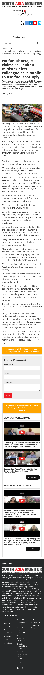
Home (4, 49)
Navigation (19, 37)
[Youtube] (35, 23)
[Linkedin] (31, 23)
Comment (8, 382)
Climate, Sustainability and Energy (22, 646)
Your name (8, 364)
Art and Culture (19, 663)
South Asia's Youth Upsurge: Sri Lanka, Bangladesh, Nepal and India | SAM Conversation (20, 471)
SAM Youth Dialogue (18, 485)
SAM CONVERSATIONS (17, 417)
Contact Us (8, 632)
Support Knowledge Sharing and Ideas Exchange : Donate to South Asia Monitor (22, 350)
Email (6, 373)
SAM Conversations (35, 621)
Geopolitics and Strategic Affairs (22, 622)
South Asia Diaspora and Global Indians (22, 655)
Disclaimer (7, 636)
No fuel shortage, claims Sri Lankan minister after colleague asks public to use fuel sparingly (21, 68)
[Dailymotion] (39, 23)
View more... (33, 477)
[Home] (22, 5)
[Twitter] (23, 23)
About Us (7, 623)
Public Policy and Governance (21, 630)
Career (6, 639)
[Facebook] (27, 23)
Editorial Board (7, 628)
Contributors (8, 643)
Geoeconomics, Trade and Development (22, 638)
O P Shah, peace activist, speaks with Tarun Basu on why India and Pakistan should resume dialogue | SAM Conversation (22, 445)
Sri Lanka (13, 49)
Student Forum (20, 669)
